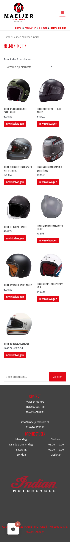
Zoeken (57, 376)
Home (7, 37)
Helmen (17, 37)
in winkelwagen (15, 123)
